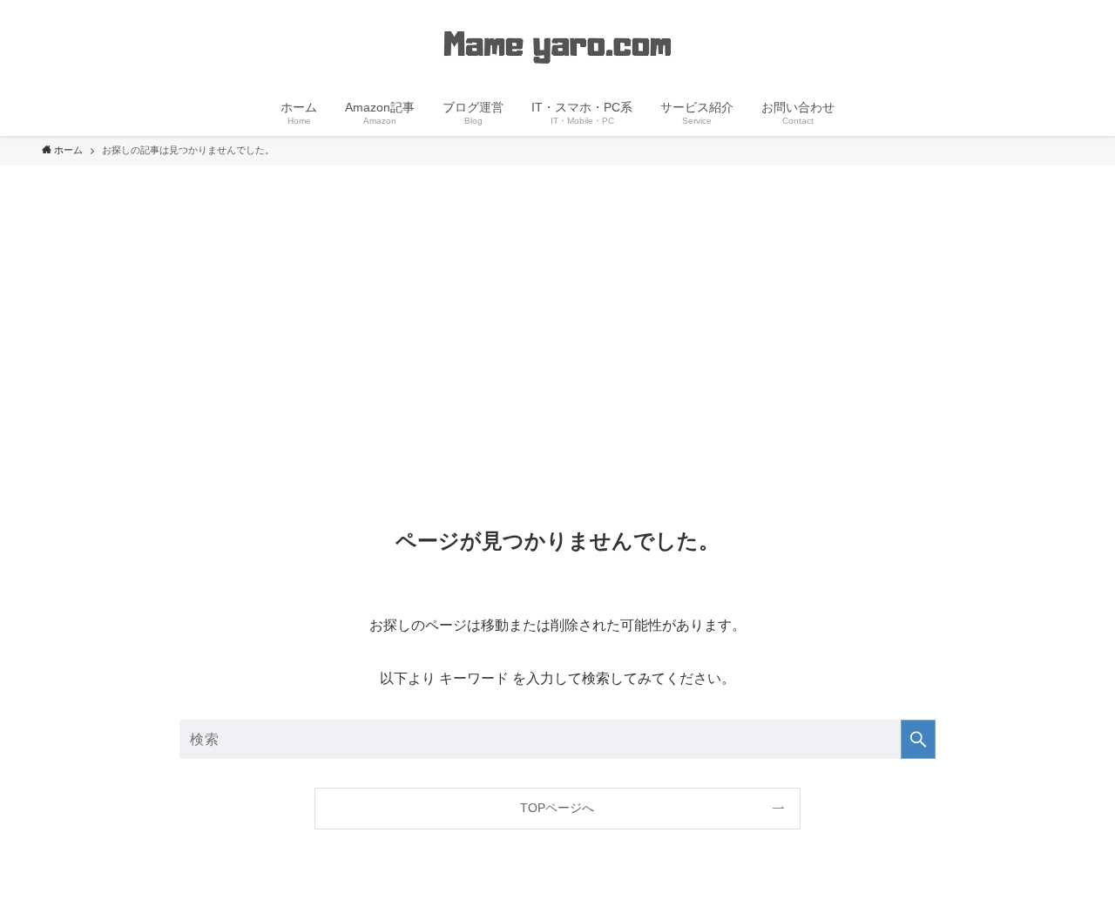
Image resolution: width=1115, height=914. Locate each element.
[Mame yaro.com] (557, 47)
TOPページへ (557, 808)
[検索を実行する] (918, 739)
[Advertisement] (557, 296)
